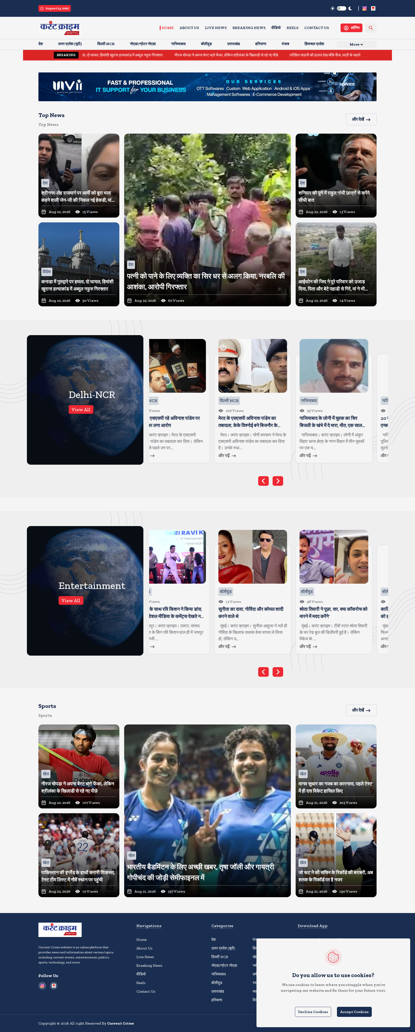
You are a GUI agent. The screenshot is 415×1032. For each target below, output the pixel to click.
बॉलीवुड (216, 982)
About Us (189, 27)
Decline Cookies (313, 1011)
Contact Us (316, 27)
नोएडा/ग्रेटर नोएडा (224, 965)
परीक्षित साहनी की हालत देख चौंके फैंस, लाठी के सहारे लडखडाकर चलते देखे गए (266, 55)
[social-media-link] (364, 8)
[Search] (371, 28)
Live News (216, 27)
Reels (293, 27)
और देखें (358, 119)
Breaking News (249, 27)
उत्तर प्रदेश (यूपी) (223, 948)
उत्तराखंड (217, 991)
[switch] (341, 8)
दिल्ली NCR (219, 957)
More (355, 44)
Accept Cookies (354, 1011)
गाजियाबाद (218, 974)
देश (213, 939)
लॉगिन (355, 27)
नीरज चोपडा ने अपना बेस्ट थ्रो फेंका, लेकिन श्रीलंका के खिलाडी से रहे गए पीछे (150, 55)
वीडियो (276, 27)
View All (81, 409)
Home (168, 27)
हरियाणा (216, 1000)
